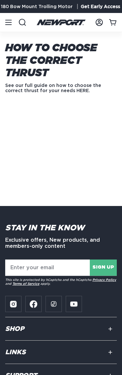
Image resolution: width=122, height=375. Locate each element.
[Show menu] (8, 22)
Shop (14, 329)
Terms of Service (25, 283)
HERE (82, 90)
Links (15, 352)
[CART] (113, 22)
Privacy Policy (104, 280)
